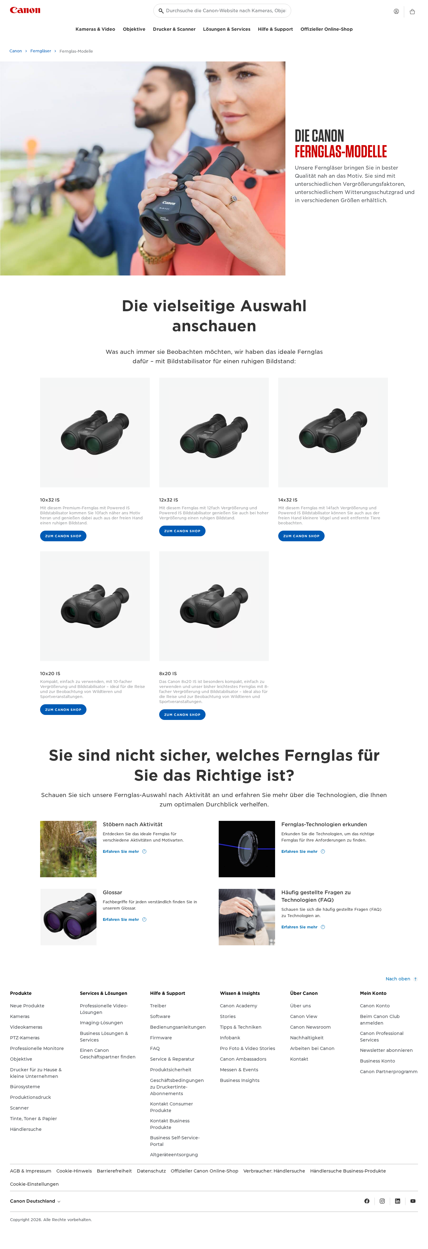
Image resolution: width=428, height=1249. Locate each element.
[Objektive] (147, 28)
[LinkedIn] (397, 1201)
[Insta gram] (382, 1201)
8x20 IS (168, 673)
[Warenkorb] (412, 12)
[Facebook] (367, 1201)
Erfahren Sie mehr (121, 851)
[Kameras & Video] (117, 28)
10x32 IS (50, 499)
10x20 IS (50, 673)
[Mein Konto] (396, 11)
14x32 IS (287, 499)
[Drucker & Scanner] (198, 28)
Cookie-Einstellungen (34, 1184)
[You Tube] (413, 1201)
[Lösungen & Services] (252, 28)
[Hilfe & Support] (295, 28)
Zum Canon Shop (63, 536)
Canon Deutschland (33, 1201)
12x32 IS (168, 499)
